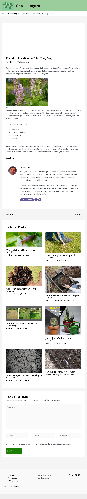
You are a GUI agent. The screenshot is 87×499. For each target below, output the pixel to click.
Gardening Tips (14, 13)
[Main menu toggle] (82, 5)
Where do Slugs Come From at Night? (21, 250)
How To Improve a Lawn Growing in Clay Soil (24, 376)
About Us (12, 475)
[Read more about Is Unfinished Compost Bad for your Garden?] (63, 279)
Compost (9, 294)
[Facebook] (69, 475)
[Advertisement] (43, 40)
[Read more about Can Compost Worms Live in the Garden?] (24, 276)
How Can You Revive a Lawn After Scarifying (22, 324)
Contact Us (12, 478)
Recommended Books (12, 486)
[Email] (39, 199)
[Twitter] (73, 475)
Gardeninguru (28, 5)
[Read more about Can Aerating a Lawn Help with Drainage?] (63, 242)
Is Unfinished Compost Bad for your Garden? (62, 296)
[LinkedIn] (76, 475)
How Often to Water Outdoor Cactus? (59, 339)
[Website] (36, 199)
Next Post (80, 214)
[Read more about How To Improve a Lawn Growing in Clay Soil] (24, 360)
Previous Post (8, 214)
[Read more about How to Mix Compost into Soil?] (63, 358)
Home (4, 13)
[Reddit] (79, 475)
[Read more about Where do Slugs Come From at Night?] (24, 239)
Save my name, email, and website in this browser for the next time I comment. (40, 444)
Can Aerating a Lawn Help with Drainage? (60, 256)
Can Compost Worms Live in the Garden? (22, 289)
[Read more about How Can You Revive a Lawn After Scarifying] (24, 313)
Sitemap (13, 483)
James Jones (26, 167)
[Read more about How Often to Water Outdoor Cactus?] (63, 320)
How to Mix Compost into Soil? (60, 371)
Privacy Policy (12, 480)
